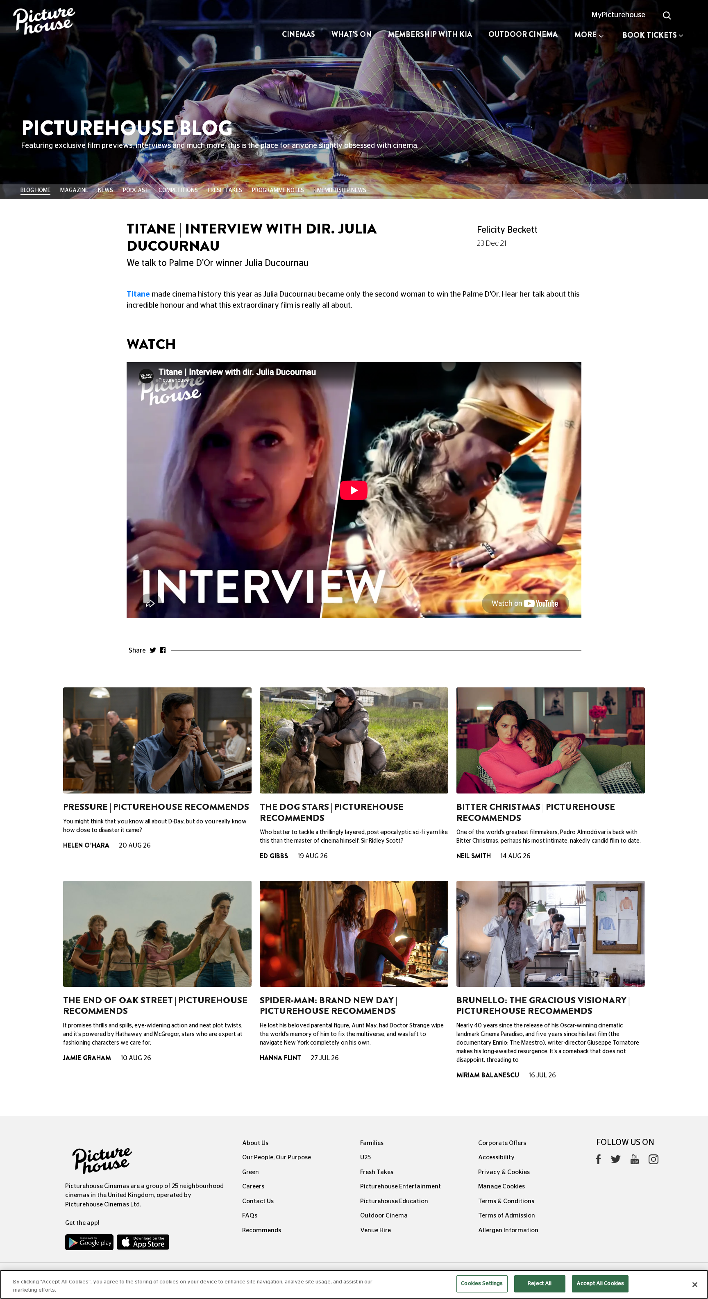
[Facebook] (598, 1161)
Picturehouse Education (394, 1201)
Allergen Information (508, 1230)
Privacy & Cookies (504, 1172)
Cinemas (298, 34)
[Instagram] (653, 1161)
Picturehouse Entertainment (400, 1186)
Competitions (178, 190)
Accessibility (496, 1157)
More (585, 34)
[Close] (695, 1285)
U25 (365, 1157)
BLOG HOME (35, 190)
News (105, 190)
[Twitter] (616, 1161)
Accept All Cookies (600, 1283)
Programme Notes (278, 190)
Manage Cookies (501, 1186)
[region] (354, 1284)
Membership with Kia (430, 34)
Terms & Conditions (506, 1201)
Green (250, 1172)
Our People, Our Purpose (276, 1157)
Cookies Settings (482, 1283)
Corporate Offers (502, 1143)
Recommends (261, 1230)
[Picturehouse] (59, 22)
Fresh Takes (225, 190)
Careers (253, 1186)
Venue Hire (375, 1230)
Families (372, 1143)
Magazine (74, 190)
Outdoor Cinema (523, 34)
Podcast (136, 190)
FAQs (249, 1216)
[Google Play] (90, 1244)
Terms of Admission (506, 1216)
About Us (255, 1143)
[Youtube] (635, 1161)
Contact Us (258, 1201)
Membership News (341, 190)
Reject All (539, 1283)
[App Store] (143, 1244)
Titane (138, 294)
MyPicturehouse (618, 15)
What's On (351, 34)
